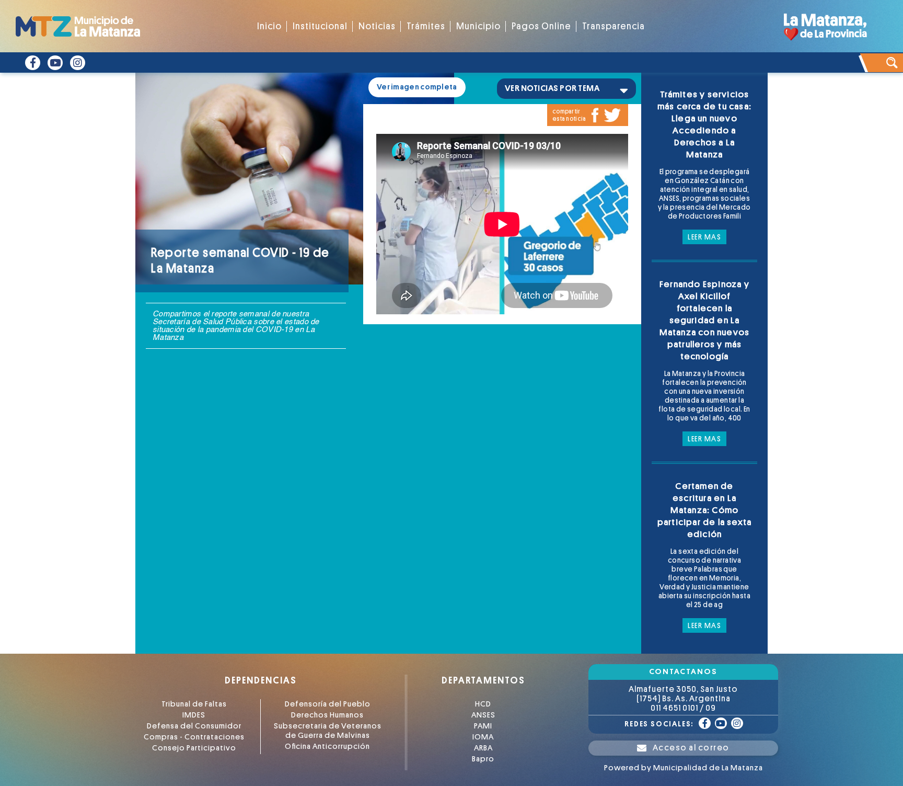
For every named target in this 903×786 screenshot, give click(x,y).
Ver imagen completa (417, 87)
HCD (483, 704)
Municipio (478, 26)
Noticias (377, 26)
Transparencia (613, 26)
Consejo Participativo (194, 748)
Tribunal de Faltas (194, 704)
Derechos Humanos (327, 715)
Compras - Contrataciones (194, 737)
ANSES (483, 715)
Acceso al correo (691, 748)
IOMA (483, 737)
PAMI (483, 726)
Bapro (483, 759)
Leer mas (704, 237)
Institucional (320, 26)
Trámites (426, 26)
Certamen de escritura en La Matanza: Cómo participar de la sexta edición (704, 510)
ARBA (483, 748)
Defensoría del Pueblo (328, 704)
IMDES (193, 715)
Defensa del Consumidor (194, 726)
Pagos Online (541, 26)
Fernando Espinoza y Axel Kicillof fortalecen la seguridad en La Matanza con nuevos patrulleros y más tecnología (704, 320)
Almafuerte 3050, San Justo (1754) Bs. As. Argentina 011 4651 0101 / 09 (683, 698)
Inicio (269, 26)
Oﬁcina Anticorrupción (327, 746)
